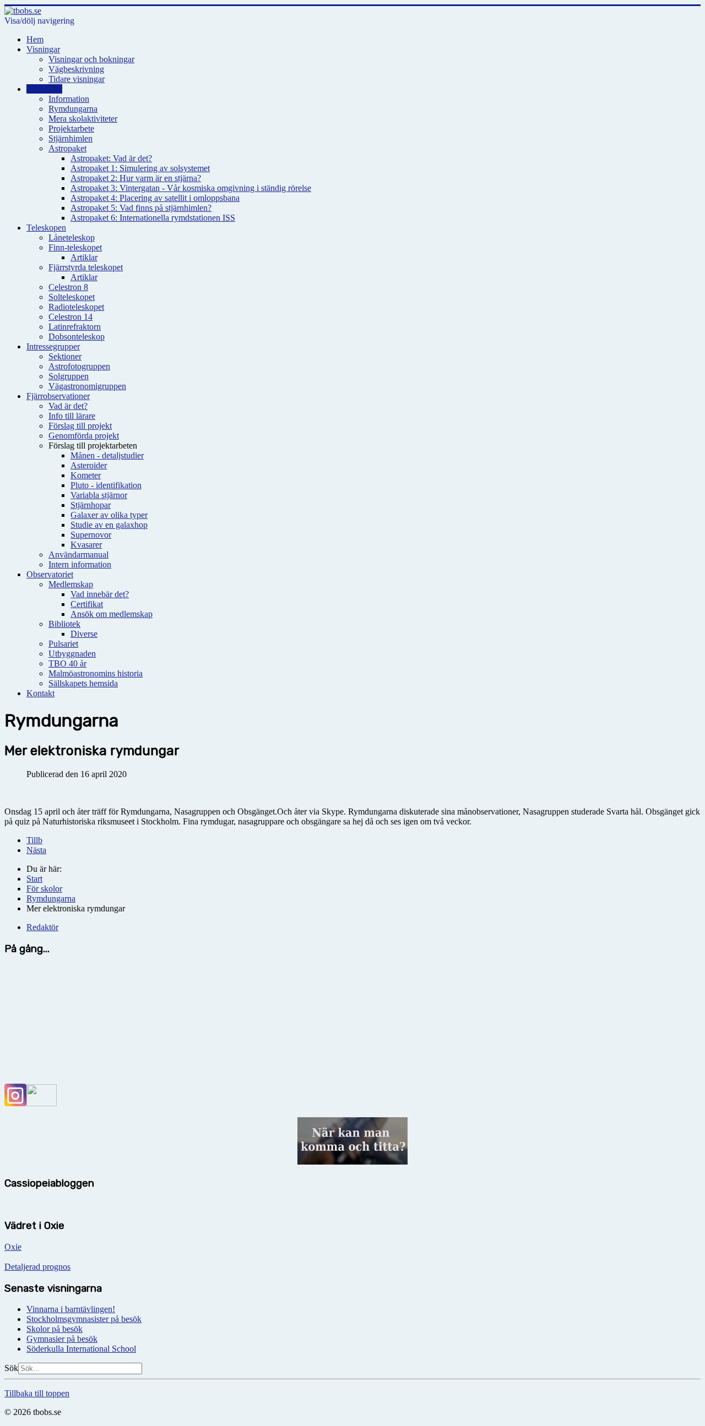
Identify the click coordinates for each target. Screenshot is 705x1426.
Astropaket (67, 148)
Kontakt (40, 693)
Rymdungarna (72, 108)
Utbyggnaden (72, 653)
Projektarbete (71, 128)
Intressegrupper (53, 346)
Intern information (79, 564)
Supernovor (90, 534)
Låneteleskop (71, 237)
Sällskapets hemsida (83, 683)
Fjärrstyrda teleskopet (85, 267)
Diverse (83, 633)
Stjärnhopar (90, 505)
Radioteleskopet (76, 307)
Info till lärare (71, 415)
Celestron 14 (70, 316)
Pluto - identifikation (106, 485)
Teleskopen (46, 227)
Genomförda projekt (83, 435)
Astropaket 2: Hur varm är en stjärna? (135, 178)
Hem (35, 39)
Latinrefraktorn (74, 326)
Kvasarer (86, 544)
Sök (11, 1368)
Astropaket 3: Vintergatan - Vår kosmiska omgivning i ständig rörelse (190, 188)
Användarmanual (78, 554)
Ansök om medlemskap (111, 614)
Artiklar (83, 257)
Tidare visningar (76, 79)
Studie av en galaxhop (109, 524)
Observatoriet (49, 574)
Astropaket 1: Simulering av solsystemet (140, 168)
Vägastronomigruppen (87, 386)
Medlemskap (70, 584)
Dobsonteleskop (76, 336)
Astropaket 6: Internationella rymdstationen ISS (152, 217)
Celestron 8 (68, 287)
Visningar (43, 49)
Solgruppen (68, 376)
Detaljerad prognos (37, 1266)
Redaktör (42, 927)
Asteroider (88, 465)
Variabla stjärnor (98, 495)
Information (68, 98)
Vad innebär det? (99, 594)
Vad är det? (68, 406)
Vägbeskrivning (76, 69)
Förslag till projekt (80, 425)
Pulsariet (63, 643)
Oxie (12, 1247)
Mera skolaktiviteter (82, 118)
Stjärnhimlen (70, 138)
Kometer (85, 475)
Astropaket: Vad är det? (111, 158)
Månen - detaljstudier (107, 455)
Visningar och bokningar (91, 59)
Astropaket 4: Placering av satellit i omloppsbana (155, 198)
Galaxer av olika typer (109, 515)
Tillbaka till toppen (36, 1393)
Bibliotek (64, 624)
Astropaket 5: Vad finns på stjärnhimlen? (141, 207)
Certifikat (86, 604)
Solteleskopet (71, 297)
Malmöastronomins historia (95, 673)
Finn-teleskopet (75, 247)
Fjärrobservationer (58, 396)
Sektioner (65, 356)
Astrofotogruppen (79, 366)
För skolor (44, 89)
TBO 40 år (67, 663)
